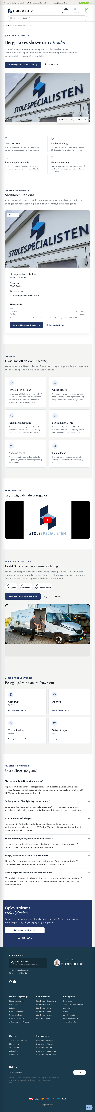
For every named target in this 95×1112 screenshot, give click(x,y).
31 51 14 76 (53, 64)
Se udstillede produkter (24, 325)
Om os (12, 1036)
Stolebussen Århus (43, 1011)
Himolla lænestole (70, 1022)
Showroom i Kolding (44, 1047)
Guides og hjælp (18, 996)
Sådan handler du (16, 1001)
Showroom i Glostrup (45, 1040)
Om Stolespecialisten (18, 1040)
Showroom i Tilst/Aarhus (46, 1051)
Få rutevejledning (22, 930)
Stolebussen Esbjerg (44, 1008)
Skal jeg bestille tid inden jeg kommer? (24, 781)
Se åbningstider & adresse (21, 64)
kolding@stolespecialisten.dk (26, 295)
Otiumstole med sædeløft (73, 1004)
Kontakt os (13, 1054)
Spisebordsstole (69, 1015)
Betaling (12, 1008)
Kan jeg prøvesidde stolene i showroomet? (26, 855)
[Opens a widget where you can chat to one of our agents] (89, 1108)
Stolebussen (43, 996)
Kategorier (69, 996)
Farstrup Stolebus (43, 1018)
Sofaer (65, 1011)
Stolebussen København (46, 1001)
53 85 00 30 (54, 596)
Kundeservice (16, 955)
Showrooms (66, 13)
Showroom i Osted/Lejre (46, 1054)
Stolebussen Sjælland (45, 1004)
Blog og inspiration (16, 1018)
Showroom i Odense (44, 1044)
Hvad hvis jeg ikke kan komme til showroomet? (28, 872)
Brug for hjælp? (22, 961)
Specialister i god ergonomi (13, 3)
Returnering (13, 1004)
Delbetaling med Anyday (19, 1022)
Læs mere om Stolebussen (21, 596)
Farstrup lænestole (70, 1018)
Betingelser (13, 1051)
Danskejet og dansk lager (59, 3)
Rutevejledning (56, 325)
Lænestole (67, 1008)
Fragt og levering (16, 1011)
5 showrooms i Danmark (36, 3)
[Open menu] (5, 11)
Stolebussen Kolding (44, 1015)
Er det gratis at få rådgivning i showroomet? (27, 801)
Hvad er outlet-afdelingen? (18, 818)
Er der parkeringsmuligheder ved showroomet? (29, 838)
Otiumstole (67, 1001)
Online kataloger (15, 1015)
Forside (6, 25)
